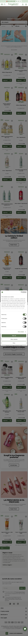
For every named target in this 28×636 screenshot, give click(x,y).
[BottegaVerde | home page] (13, 4)
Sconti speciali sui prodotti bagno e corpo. (14, 346)
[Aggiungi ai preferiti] (11, 54)
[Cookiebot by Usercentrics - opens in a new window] (21, 292)
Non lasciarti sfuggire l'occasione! (14, 354)
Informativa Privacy (20, 592)
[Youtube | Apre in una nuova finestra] (14, 604)
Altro (2, 548)
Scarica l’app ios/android (16, 633)
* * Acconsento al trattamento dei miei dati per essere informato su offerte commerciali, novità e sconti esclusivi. (13, 599)
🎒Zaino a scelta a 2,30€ (10, 1)
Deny (14, 342)
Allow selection (14, 339)
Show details (21, 331)
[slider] (19, 77)
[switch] (25, 318)
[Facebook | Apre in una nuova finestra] (10, 604)
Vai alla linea (13, 465)
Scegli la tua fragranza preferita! (14, 456)
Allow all (14, 335)
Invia (21, 588)
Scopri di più (13, 244)
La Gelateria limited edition (14, 237)
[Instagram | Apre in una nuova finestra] (18, 604)
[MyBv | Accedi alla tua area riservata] (22, 4)
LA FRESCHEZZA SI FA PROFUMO (14, 501)
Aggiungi (5, 80)
